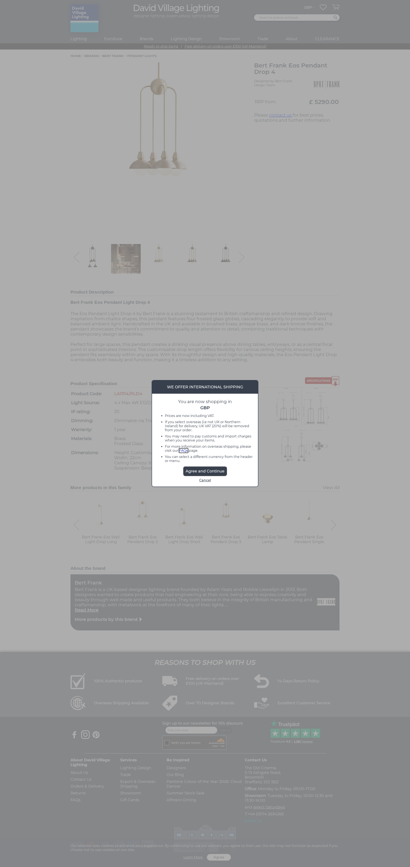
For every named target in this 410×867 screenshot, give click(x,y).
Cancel (205, 480)
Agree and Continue (205, 471)
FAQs (183, 451)
